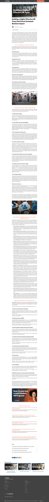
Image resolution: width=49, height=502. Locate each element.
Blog (25, 490)
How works (7, 482)
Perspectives (26, 489)
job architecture (31, 128)
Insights (20, 26)
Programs (26, 485)
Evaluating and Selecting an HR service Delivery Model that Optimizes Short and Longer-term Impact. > (24, 422)
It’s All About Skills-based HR (24, 471)
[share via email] (19, 457)
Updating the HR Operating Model (38, 471)
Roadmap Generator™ (27, 482)
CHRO (33, 310)
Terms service (6, 486)
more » (28, 410)
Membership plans (7, 485)
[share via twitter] (14, 457)
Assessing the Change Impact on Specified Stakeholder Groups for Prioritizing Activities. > (23, 430)
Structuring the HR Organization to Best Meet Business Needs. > (23, 415)
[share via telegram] (17, 457)
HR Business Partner (28, 319)
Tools (25, 486)
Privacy (6, 488)
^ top (43, 497)
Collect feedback (30, 186)
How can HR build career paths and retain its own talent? (19, 450)
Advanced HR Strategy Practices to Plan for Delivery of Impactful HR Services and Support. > (24, 408)
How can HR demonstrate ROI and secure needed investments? (20, 448)
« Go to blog (13, 459)
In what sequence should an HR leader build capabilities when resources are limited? (23, 446)
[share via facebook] (12, 457)
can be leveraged (16, 117)
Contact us (6, 489)
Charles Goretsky (16, 26)
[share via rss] (20, 457)
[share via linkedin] (16, 457)
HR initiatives (21, 293)
